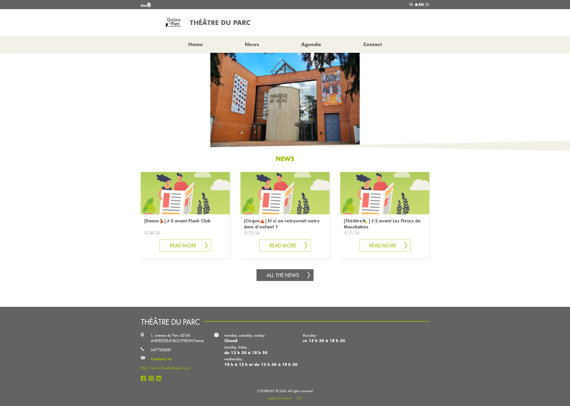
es (427, 4)
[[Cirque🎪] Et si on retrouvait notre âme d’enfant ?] (285, 192)
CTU (299, 398)
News (252, 44)
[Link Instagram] (152, 378)
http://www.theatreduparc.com (165, 367)
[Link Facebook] (145, 378)
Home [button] (195, 44)
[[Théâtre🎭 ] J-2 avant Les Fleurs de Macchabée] (384, 192)
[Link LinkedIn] (160, 378)
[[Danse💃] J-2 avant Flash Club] (185, 192)
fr (411, 4)
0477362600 (161, 349)
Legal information (280, 398)
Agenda (311, 44)
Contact (372, 44)
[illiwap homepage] (199, 4)
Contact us (161, 359)
